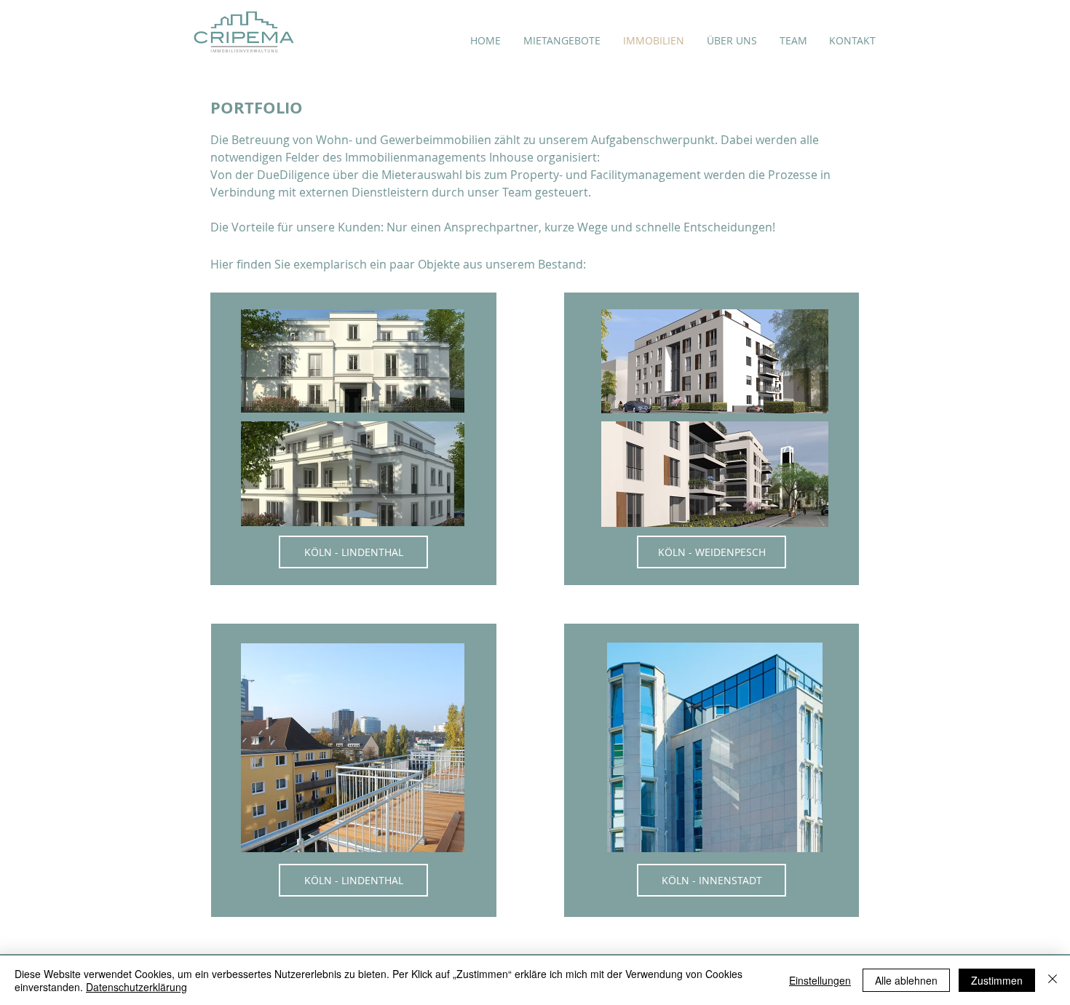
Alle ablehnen (906, 980)
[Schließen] (1052, 980)
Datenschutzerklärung (136, 987)
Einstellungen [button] (820, 980)
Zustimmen (997, 980)
